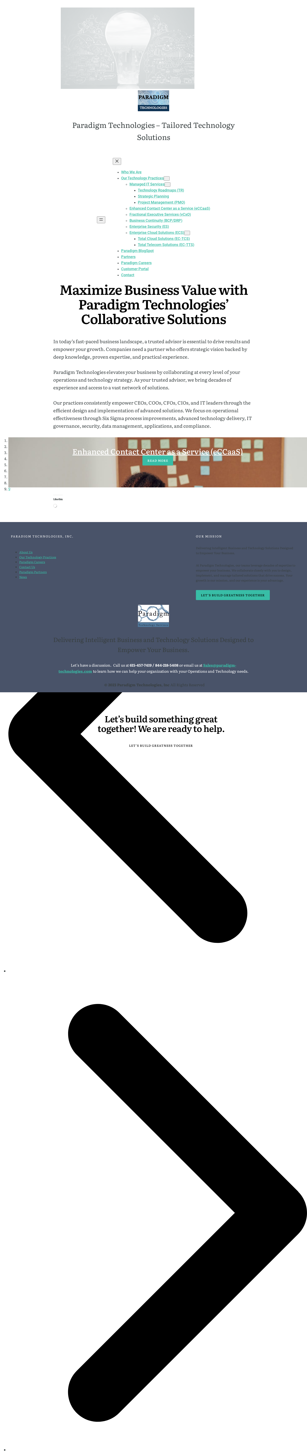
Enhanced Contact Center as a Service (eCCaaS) (157, 451)
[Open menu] (101, 219)
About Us (26, 552)
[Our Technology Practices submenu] (167, 178)
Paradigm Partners (33, 572)
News (23, 577)
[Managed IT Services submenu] (167, 184)
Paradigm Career (31, 562)
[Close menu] (117, 161)
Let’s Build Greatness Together (233, 595)
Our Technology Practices (37, 557)
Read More (157, 460)
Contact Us (27, 567)
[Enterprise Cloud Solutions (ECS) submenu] (187, 233)
